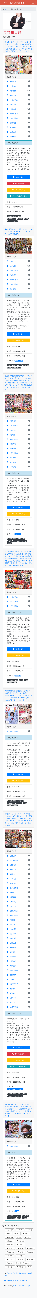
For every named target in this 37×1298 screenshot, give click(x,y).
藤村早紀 (27, 1263)
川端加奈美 (11, 1241)
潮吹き (10, 682)
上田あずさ (21, 1244)
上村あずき (11, 1248)
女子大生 (11, 803)
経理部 (21, 1252)
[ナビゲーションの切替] (32, 3)
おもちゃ (11, 680)
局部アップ (26, 365)
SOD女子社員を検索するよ (13, 3)
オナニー (18, 1216)
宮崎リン (10, 1256)
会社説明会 (18, 675)
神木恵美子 (11, 1267)
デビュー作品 (12, 1218)
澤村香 (26, 1233)
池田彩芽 (10, 1237)
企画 (27, 218)
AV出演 (17, 1211)
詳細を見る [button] (19, 177)
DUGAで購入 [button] (19, 183)
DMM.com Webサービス (21, 1286)
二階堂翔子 (22, 1267)
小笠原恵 (30, 1259)
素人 (19, 365)
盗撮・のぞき (17, 367)
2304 (17, 1233)
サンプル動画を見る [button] (19, 196)
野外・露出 (22, 538)
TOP (6, 9)
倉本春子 (10, 1230)
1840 (10, 1263)
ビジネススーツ (22, 541)
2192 (28, 1237)
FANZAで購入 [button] (19, 190)
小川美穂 (21, 1241)
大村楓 (21, 1248)
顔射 (25, 1093)
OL (9, 221)
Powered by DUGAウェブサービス (16, 1281)
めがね (10, 1096)
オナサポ (15, 221)
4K (20, 216)
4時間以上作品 (12, 216)
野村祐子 (30, 1248)
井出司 (30, 1230)
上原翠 (21, 1259)
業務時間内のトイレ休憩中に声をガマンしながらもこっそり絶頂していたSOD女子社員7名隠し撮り (18, 231)
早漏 (25, 803)
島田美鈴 (11, 1252)
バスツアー (18, 534)
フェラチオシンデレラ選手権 (14, 1089)
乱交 (10, 543)
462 (9, 1233)
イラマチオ (19, 803)
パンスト (20, 218)
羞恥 (10, 541)
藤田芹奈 (10, 1244)
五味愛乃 (21, 1256)
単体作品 (21, 801)
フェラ (21, 1096)
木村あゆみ (11, 1259)
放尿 (14, 365)
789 (19, 1237)
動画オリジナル (19, 360)
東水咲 (31, 1252)
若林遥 (20, 1230)
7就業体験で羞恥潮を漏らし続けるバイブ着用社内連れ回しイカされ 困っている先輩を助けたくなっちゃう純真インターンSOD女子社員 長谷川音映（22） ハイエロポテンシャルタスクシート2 (18, 695)
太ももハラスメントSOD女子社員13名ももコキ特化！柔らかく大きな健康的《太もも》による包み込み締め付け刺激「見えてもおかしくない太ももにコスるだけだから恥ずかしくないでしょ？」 (18, 46)
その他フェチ (12, 218)
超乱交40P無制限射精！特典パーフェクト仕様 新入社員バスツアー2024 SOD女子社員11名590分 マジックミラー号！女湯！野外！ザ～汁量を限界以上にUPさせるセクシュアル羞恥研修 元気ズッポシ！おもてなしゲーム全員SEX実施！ (18, 383)
